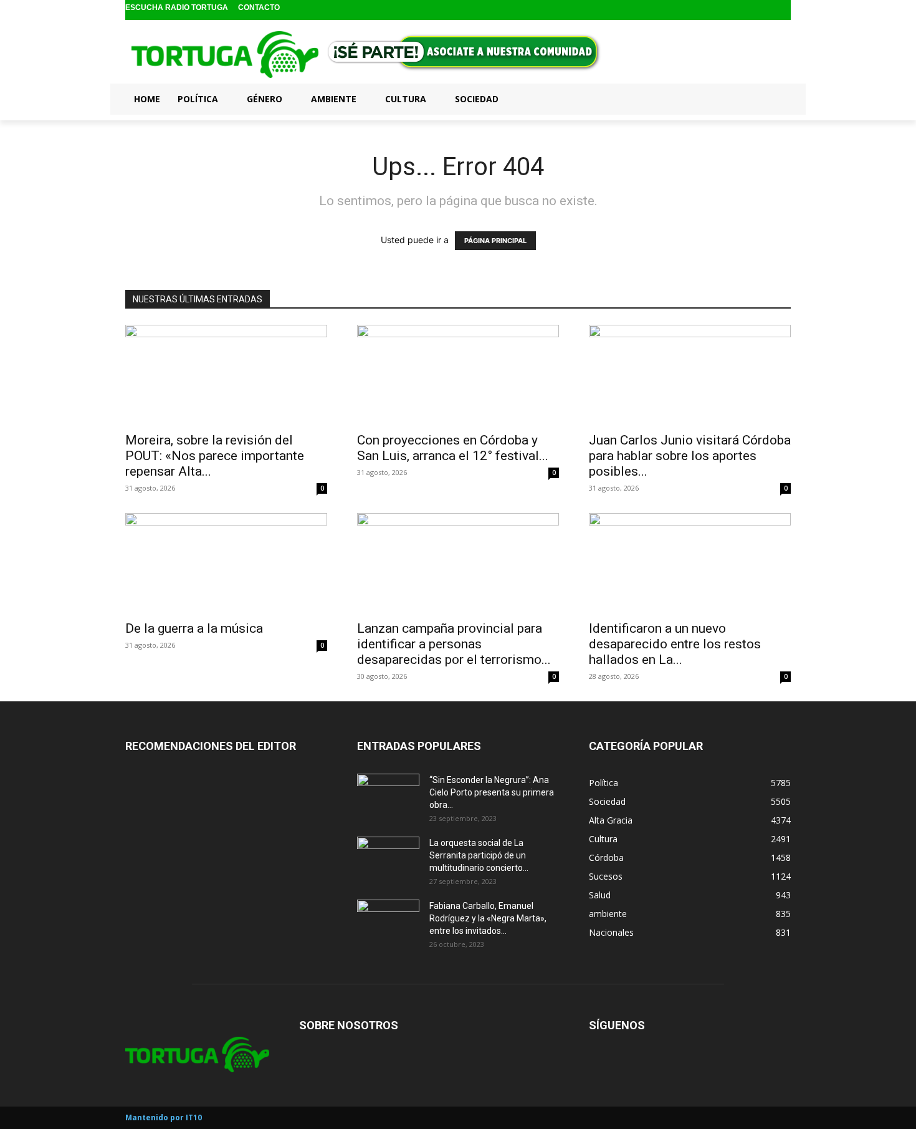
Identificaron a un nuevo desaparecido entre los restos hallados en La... (675, 644)
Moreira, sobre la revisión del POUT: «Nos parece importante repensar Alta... (214, 456)
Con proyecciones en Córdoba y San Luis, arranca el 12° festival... (452, 448)
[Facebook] (743, 10)
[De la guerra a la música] (226, 563)
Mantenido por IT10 (163, 1117)
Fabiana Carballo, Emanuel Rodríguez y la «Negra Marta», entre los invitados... (487, 918)
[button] (776, 98)
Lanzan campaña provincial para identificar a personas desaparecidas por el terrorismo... (454, 644)
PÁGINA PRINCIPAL (495, 240)
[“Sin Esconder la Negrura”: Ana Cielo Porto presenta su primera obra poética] (388, 795)
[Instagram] (763, 10)
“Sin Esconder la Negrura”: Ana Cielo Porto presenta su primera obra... (491, 792)
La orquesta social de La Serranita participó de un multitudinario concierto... (478, 855)
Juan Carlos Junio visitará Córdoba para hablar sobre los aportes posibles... (690, 456)
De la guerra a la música (194, 628)
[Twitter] (782, 10)
